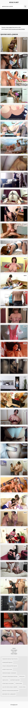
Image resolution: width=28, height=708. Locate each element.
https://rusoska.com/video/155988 (16, 29)
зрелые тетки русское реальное (10, 690)
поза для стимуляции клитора (9, 676)
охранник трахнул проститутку (10, 659)
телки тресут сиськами (8, 683)
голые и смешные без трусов (9, 666)
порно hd (14, 652)
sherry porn (21, 676)
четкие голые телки (7, 669)
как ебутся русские (15, 680)
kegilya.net (14, 2)
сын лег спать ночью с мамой (9, 687)
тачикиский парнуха (7, 662)
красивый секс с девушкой (8, 694)
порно (14, 648)
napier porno (5, 680)
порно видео (14, 650)
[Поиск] (25, 6)
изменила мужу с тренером (9, 673)
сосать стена (22, 687)
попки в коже (19, 683)
